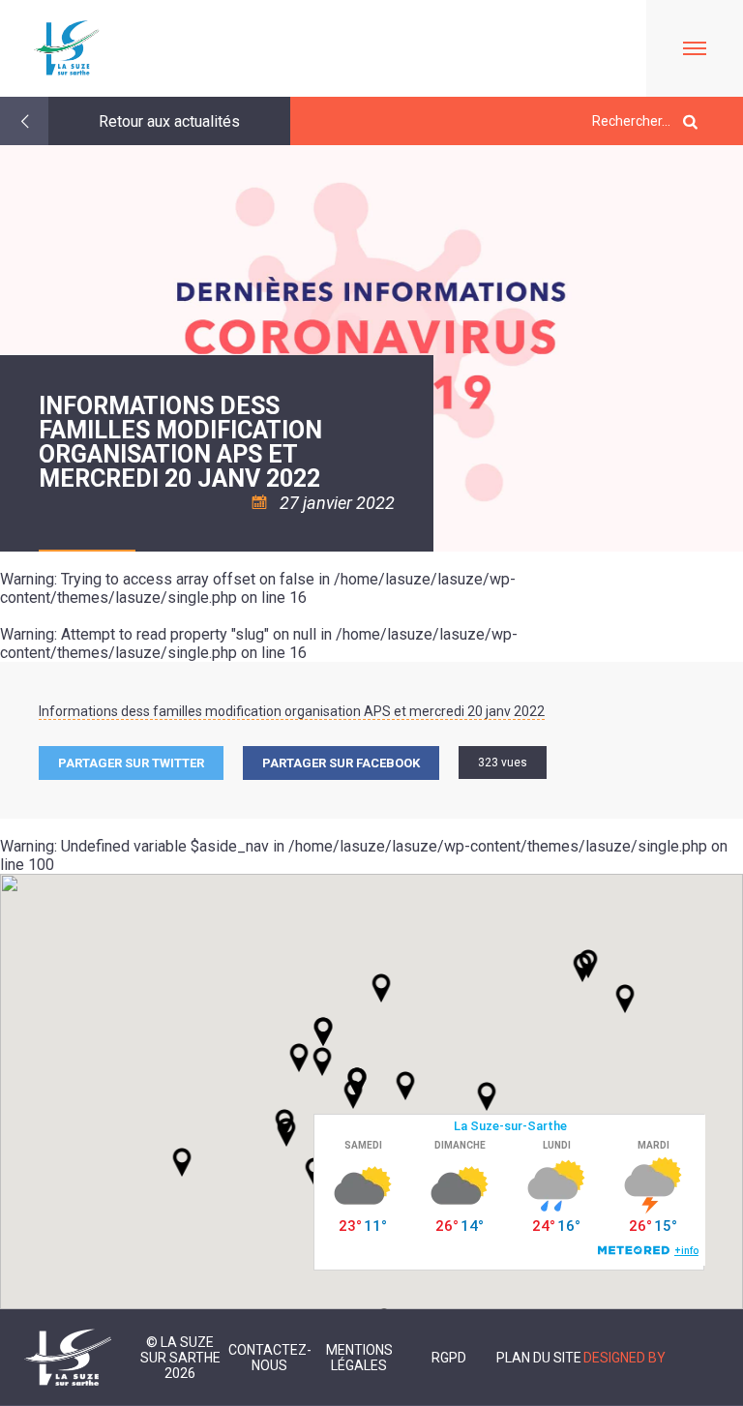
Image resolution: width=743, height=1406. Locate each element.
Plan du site (538, 1357)
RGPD (448, 1357)
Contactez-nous (270, 1357)
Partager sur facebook (341, 763)
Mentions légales (359, 1357)
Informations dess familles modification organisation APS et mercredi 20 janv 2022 (292, 711)
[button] (405, 1085)
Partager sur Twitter (131, 763)
